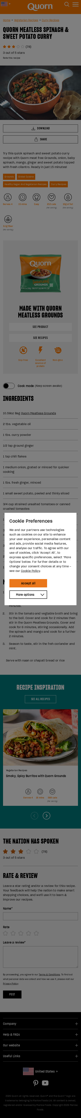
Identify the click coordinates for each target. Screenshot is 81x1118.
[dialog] (40, 559)
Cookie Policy (30, 571)
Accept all (28, 583)
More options (25, 595)
